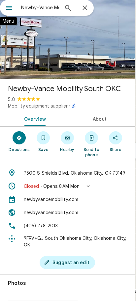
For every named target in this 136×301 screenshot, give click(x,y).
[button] (67, 186)
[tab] (33, 118)
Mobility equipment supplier (38, 106)
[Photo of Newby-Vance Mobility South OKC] (67, 39)
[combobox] (40, 8)
